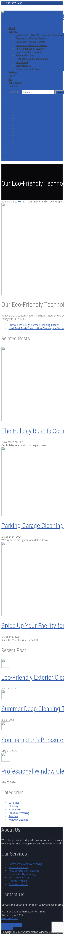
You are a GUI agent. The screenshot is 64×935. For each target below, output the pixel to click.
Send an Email (9, 918)
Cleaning (13, 806)
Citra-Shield (22, 62)
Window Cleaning (18, 819)
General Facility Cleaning (28, 52)
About (12, 28)
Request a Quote (12, 925)
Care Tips (14, 802)
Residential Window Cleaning (30, 42)
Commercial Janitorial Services (31, 45)
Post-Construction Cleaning (30, 48)
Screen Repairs (23, 65)
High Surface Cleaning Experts (34, 325)
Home (21, 201)
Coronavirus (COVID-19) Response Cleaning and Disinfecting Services (35, 106)
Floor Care (15, 809)
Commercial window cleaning (25, 864)
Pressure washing (19, 877)
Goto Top (7, 928)
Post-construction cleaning (24, 870)
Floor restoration (18, 884)
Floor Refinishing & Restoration (32, 59)
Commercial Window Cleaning (31, 38)
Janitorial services (18, 867)
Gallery (12, 76)
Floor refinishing (18, 881)
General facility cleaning (22, 874)
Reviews (13, 72)
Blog (11, 79)
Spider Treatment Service (28, 69)
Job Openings (16, 82)
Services (13, 31)
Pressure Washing (25, 55)
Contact (13, 86)
